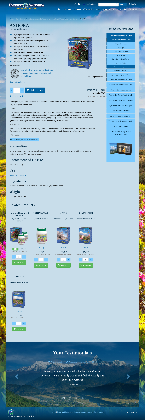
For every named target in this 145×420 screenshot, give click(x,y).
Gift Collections (121, 126)
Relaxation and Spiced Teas (121, 85)
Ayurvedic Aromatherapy (120, 116)
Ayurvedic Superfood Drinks (121, 95)
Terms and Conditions (65, 412)
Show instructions (17, 175)
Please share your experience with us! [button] (24, 140)
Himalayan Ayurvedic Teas (36, 19)
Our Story (67, 9)
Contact (133, 9)
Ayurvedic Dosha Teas (120, 75)
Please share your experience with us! (83, 362)
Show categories (16, 82)
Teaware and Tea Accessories (121, 121)
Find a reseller (18, 96)
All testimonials (57, 362)
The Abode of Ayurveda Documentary (121, 133)
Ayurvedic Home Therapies (121, 105)
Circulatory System (121, 51)
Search (123, 4)
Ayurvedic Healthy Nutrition (121, 100)
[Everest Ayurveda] (26, 6)
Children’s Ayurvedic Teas (121, 79)
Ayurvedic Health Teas (55, 19)
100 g (63, 233)
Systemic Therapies (121, 70)
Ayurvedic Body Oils (121, 111)
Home (59, 9)
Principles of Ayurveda (83, 9)
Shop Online (122, 9)
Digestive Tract (121, 44)
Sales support (99, 412)
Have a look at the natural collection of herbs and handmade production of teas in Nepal (37, 73)
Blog (98, 9)
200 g (41, 233)
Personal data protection (83, 412)
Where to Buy (108, 9)
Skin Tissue (121, 55)
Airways (121, 48)
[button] (16, 385)
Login (54, 412)
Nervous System (121, 63)
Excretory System (71, 19)
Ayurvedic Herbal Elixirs (121, 90)
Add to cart (36, 90)
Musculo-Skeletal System (120, 59)
